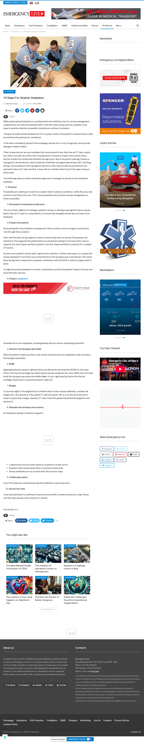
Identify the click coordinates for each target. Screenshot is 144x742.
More (118, 26)
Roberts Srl (136, 732)
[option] (120, 180)
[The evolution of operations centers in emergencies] (48, 553)
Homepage (8, 720)
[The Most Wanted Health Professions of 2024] (19, 553)
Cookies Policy (10, 724)
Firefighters (52, 26)
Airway (12, 116)
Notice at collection (58, 739)
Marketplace (120, 285)
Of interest (107, 26)
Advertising (85, 720)
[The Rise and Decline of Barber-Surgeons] (48, 585)
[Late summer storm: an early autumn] (120, 180)
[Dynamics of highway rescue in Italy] (77, 553)
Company (72, 720)
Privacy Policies (121, 720)
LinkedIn (38, 685)
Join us (97, 720)
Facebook (11, 685)
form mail (95, 671)
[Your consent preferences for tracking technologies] (5, 737)
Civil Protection (36, 26)
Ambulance (19, 26)
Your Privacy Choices (77, 739)
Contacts (107, 720)
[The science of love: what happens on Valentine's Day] (19, 585)
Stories (95, 26)
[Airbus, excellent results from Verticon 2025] (120, 307)
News (7, 26)
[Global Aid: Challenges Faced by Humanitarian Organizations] (77, 585)
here (16, 509)
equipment (22, 278)
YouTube (62, 685)
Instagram (25, 685)
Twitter (50, 685)
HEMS (64, 26)
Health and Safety (79, 26)
